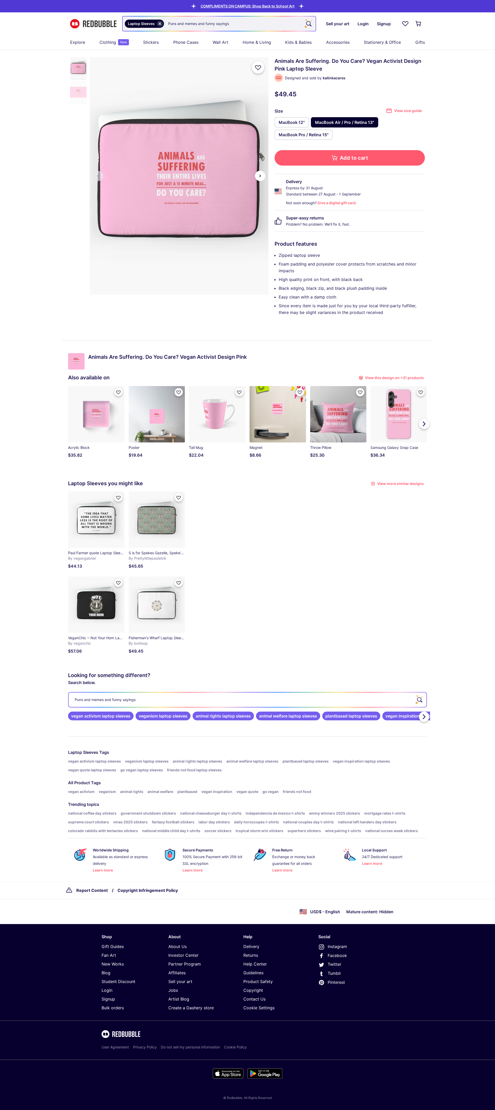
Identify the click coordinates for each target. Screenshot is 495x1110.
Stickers (151, 42)
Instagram (337, 946)
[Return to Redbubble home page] (93, 24)
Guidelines (253, 972)
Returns (250, 955)
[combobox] (219, 23)
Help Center (255, 964)
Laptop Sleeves (83, 752)
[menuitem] (77, 42)
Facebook (337, 955)
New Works (113, 964)
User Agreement (115, 1047)
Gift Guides (113, 946)
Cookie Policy (235, 1047)
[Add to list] (258, 67)
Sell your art (180, 981)
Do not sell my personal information (190, 1047)
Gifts (420, 42)
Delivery (251, 946)
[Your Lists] (405, 24)
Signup (108, 999)
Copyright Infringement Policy (148, 890)
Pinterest (336, 982)
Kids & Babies (298, 42)
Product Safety (258, 981)
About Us (177, 946)
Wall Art (220, 42)
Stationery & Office (382, 42)
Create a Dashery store (191, 1007)
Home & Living (257, 42)
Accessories (338, 42)
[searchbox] (247, 700)
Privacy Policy (145, 1047)
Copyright (253, 990)
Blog (106, 972)
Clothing (113, 42)
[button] (247, 6)
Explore (77, 42)
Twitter (334, 964)
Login (107, 990)
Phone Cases (186, 42)
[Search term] (308, 24)
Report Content (92, 890)
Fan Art (109, 955)
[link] (101, 716)
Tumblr (334, 973)
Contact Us (254, 999)
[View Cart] (418, 24)
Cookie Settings (259, 1007)
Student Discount (118, 981)
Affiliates (177, 972)
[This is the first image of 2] (98, 176)
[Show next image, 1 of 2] (260, 176)
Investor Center (183, 955)
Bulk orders (113, 1007)
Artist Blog (178, 999)
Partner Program (184, 964)
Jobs (173, 990)
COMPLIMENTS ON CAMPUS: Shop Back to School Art (247, 6)
